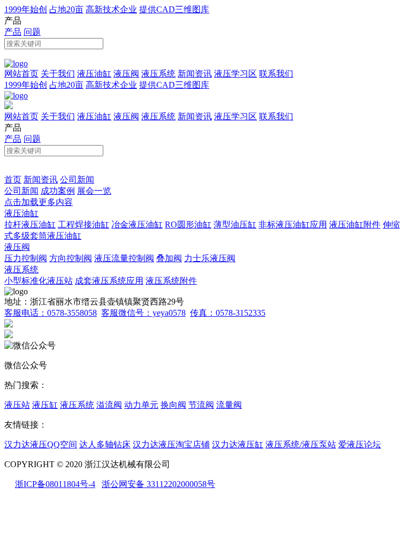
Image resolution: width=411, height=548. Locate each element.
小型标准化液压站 (38, 280)
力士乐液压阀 (209, 258)
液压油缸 (94, 73)
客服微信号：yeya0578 (143, 312)
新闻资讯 (195, 73)
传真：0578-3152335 (227, 312)
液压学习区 (235, 73)
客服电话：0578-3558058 (50, 312)
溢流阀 (109, 404)
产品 (12, 31)
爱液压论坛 (359, 444)
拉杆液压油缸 (30, 224)
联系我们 (276, 73)
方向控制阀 (70, 258)
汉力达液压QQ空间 (40, 444)
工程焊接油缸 (83, 224)
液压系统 (158, 73)
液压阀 (126, 73)
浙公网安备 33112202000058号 (158, 484)
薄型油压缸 (235, 224)
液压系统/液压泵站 (300, 444)
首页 (12, 179)
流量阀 (229, 404)
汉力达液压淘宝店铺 (171, 444)
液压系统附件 (171, 280)
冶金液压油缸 (137, 224)
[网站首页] (16, 63)
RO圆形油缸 (188, 224)
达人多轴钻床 (105, 444)
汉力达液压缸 (237, 444)
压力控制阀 (25, 258)
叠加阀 (169, 258)
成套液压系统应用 (109, 280)
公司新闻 (77, 179)
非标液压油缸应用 (292, 224)
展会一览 (94, 190)
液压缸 (45, 404)
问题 (32, 31)
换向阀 (173, 404)
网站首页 (21, 73)
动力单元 (141, 404)
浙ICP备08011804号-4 (55, 484)
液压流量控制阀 (124, 258)
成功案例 (58, 190)
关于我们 (58, 73)
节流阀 (201, 404)
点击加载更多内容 (38, 202)
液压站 (17, 404)
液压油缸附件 (354, 224)
